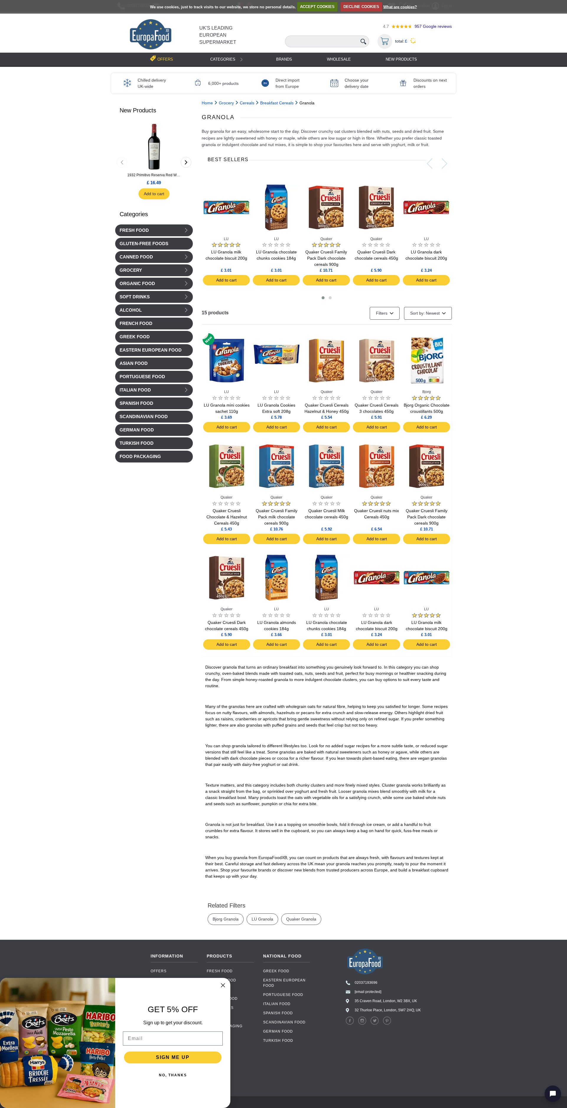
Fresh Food (134, 230)
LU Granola (262, 919)
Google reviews (433, 26)
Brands (284, 59)
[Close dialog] (223, 985)
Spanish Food (278, 1013)
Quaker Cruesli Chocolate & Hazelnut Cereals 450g (226, 516)
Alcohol (131, 310)
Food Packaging (224, 1026)
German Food (278, 1031)
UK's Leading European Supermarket (217, 35)
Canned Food (136, 257)
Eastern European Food (284, 983)
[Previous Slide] (430, 163)
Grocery (131, 270)
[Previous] (122, 162)
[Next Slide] (444, 163)
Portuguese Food (283, 995)
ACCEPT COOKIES (317, 6)
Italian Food (135, 390)
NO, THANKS (173, 1075)
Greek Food (276, 971)
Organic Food (137, 283)
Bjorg (426, 392)
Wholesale (339, 59)
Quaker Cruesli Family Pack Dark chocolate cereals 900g (326, 258)
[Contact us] (553, 1094)
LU (226, 239)
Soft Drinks (135, 297)
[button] (323, 298)
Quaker (326, 239)
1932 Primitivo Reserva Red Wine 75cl (153, 175)
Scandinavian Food (284, 1022)
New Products (401, 59)
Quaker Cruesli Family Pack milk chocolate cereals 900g (276, 516)
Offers (159, 971)
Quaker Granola (301, 919)
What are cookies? (400, 6)
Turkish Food (278, 1041)
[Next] (186, 162)
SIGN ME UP (173, 1057)
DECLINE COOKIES (361, 6)
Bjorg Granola (226, 919)
